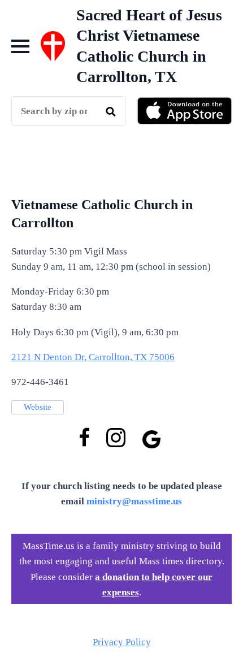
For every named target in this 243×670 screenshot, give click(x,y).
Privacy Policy (122, 642)
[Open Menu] (20, 46)
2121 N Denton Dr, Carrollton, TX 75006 (93, 357)
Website (37, 407)
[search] (110, 111)
